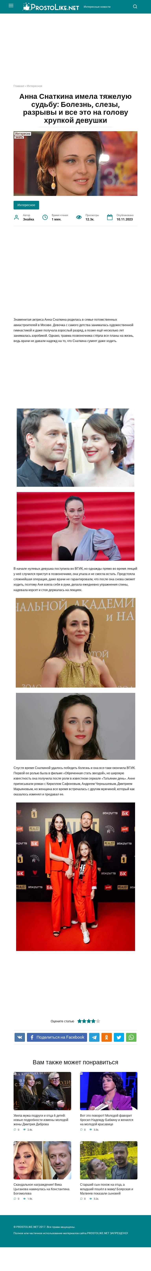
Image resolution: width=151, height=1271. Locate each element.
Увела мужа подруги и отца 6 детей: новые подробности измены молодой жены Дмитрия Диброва (41, 1120)
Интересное (34, 85)
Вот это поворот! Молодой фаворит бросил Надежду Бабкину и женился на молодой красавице (106, 1120)
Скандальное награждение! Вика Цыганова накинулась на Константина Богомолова (41, 1189)
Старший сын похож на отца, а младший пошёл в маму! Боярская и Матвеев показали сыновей (106, 1189)
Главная (19, 85)
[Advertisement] (75, 51)
